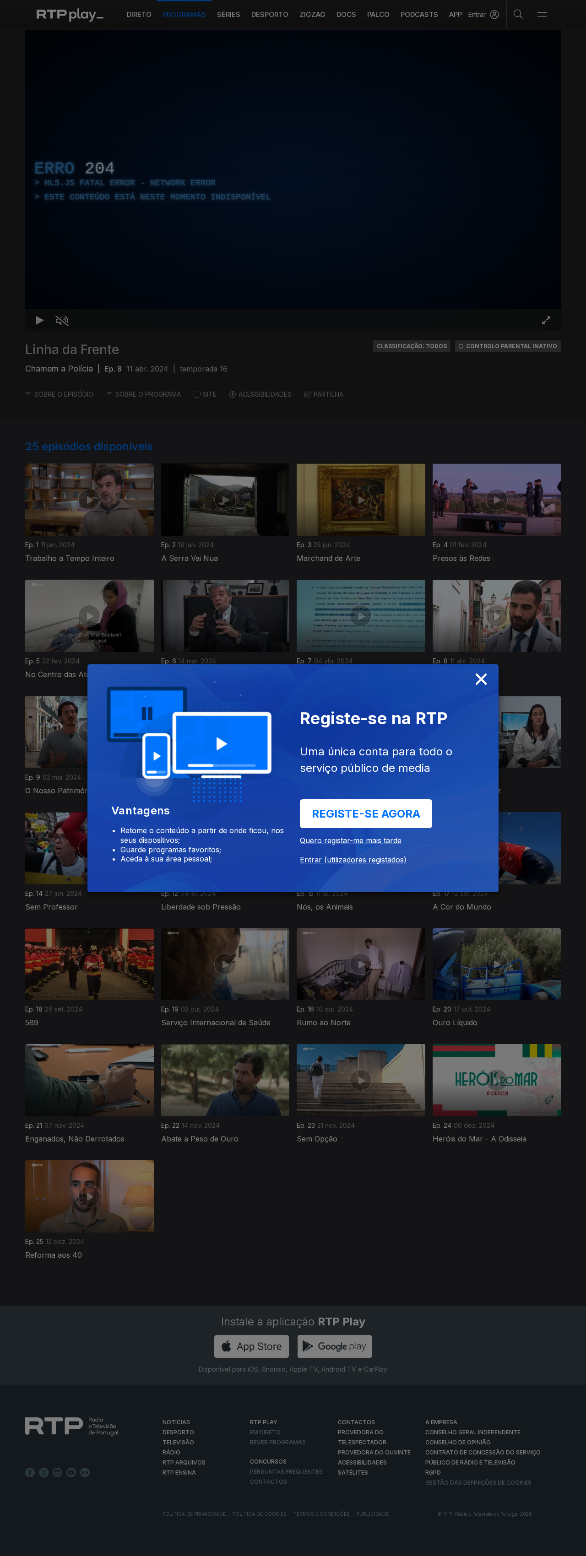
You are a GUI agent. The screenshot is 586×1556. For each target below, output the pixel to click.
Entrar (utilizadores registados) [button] (353, 859)
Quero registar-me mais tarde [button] (351, 840)
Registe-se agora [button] (366, 813)
